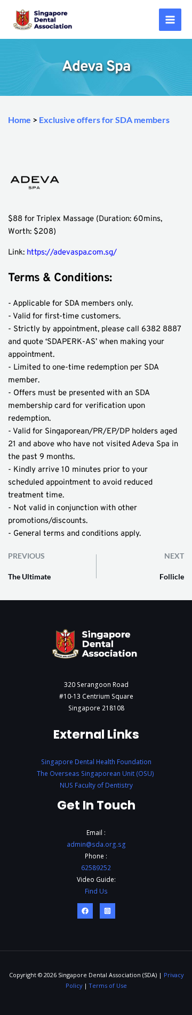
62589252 (96, 867)
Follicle (171, 576)
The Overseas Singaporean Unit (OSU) (96, 773)
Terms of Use (108, 985)
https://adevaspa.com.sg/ (72, 253)
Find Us (96, 891)
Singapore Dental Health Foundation (96, 761)
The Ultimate (29, 576)
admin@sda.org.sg (96, 844)
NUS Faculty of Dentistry (96, 785)
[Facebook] (85, 911)
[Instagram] (107, 911)
